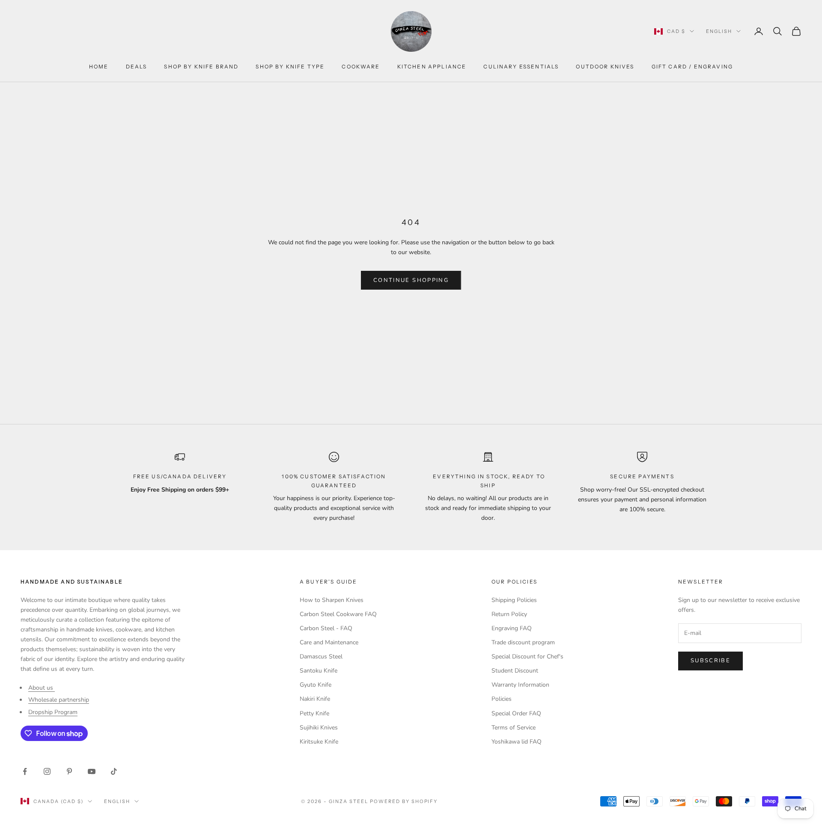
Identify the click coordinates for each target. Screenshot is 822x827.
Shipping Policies (514, 600)
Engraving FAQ (511, 628)
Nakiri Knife (315, 699)
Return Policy (509, 614)
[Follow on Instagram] (47, 771)
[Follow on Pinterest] (69, 771)
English (719, 31)
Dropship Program (52, 712)
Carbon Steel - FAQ (326, 628)
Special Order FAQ (516, 713)
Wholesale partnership (58, 700)
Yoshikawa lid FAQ (516, 742)
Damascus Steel (321, 656)
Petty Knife (314, 713)
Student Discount (514, 671)
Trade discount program (523, 642)
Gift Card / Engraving (692, 66)
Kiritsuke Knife (319, 742)
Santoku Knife (318, 671)
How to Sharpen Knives (331, 600)
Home (99, 66)
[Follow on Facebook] (25, 771)
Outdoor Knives (605, 66)
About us (41, 688)
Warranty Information (520, 685)
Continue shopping (411, 280)
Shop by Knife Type (290, 66)
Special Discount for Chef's (527, 656)
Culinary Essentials (521, 66)
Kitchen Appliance (432, 66)
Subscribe (710, 660)
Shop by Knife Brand (201, 66)
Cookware (361, 66)
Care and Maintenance (329, 642)
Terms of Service (513, 727)
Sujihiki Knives (319, 727)
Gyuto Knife (315, 685)
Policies (501, 699)
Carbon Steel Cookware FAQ (338, 614)
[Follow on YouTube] (91, 771)
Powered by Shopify (404, 801)
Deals (136, 66)
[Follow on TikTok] (114, 771)
